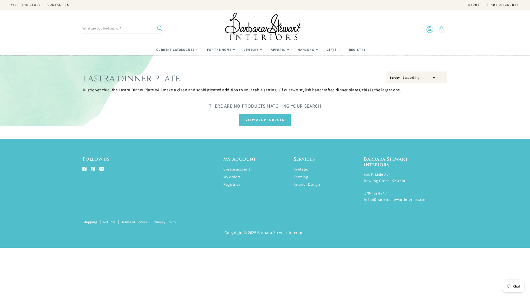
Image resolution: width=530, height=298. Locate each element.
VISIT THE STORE (26, 5)
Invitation (302, 169)
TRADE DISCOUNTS (502, 5)
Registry (357, 49)
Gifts (332, 49)
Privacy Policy (165, 222)
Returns (109, 222)
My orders (232, 176)
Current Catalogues (175, 49)
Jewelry (251, 49)
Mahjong (306, 49)
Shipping (90, 222)
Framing (301, 176)
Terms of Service (134, 222)
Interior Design (307, 184)
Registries (231, 184)
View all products (265, 119)
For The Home (219, 49)
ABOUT (474, 5)
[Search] (159, 28)
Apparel (278, 49)
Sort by (395, 77)
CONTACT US (58, 5)
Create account (236, 169)
